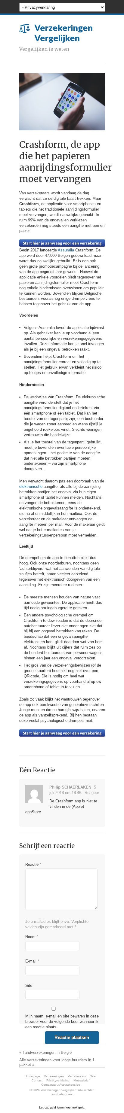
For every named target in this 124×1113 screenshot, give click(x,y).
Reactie (33, 864)
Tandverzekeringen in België (45, 1052)
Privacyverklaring (58, 1080)
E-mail (32, 961)
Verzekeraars (77, 1076)
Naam (31, 937)
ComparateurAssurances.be (60, 1084)
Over (93, 1076)
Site (28, 985)
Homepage (32, 1076)
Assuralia (66, 250)
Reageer (92, 792)
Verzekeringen (54, 1076)
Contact (37, 1080)
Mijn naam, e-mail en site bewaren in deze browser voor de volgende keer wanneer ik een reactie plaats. (62, 1021)
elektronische (30, 486)
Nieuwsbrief (81, 1080)
